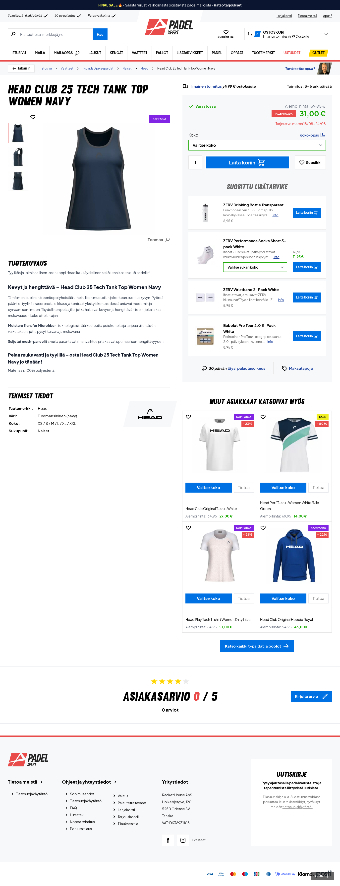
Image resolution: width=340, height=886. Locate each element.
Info (277, 257)
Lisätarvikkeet (190, 53)
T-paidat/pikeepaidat (97, 68)
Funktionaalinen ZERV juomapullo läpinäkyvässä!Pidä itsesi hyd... (251, 212)
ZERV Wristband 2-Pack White (251, 289)
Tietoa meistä (307, 16)
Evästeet (199, 840)
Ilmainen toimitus (206, 86)
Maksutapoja (301, 368)
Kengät (116, 53)
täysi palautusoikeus (246, 368)
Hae (100, 34)
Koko (193, 135)
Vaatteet (139, 53)
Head (144, 68)
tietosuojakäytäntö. (298, 807)
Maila (40, 53)
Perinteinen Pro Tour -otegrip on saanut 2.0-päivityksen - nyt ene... (252, 339)
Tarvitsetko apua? (300, 68)
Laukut (95, 53)
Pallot (162, 53)
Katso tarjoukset (228, 5)
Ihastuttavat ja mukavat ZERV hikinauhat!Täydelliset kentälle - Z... (253, 297)
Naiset (127, 68)
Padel (217, 53)
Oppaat (237, 53)
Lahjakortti (284, 16)
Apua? (327, 16)
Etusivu (19, 53)
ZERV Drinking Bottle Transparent (253, 204)
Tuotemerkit (263, 53)
